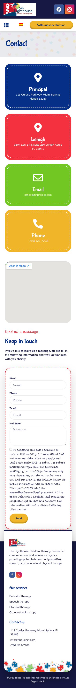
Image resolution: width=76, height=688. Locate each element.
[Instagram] (69, 9)
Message (15, 423)
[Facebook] (59, 9)
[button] (6, 25)
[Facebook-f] (12, 575)
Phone (13, 393)
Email (13, 408)
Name (13, 378)
